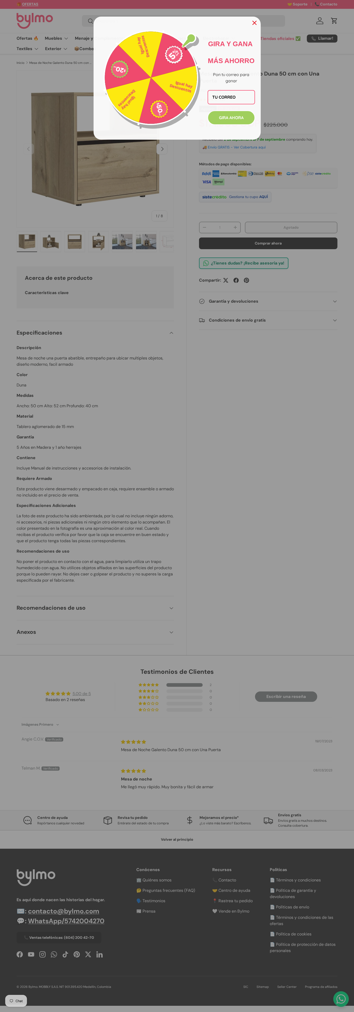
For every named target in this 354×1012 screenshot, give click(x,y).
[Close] (254, 23)
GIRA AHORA (231, 117)
